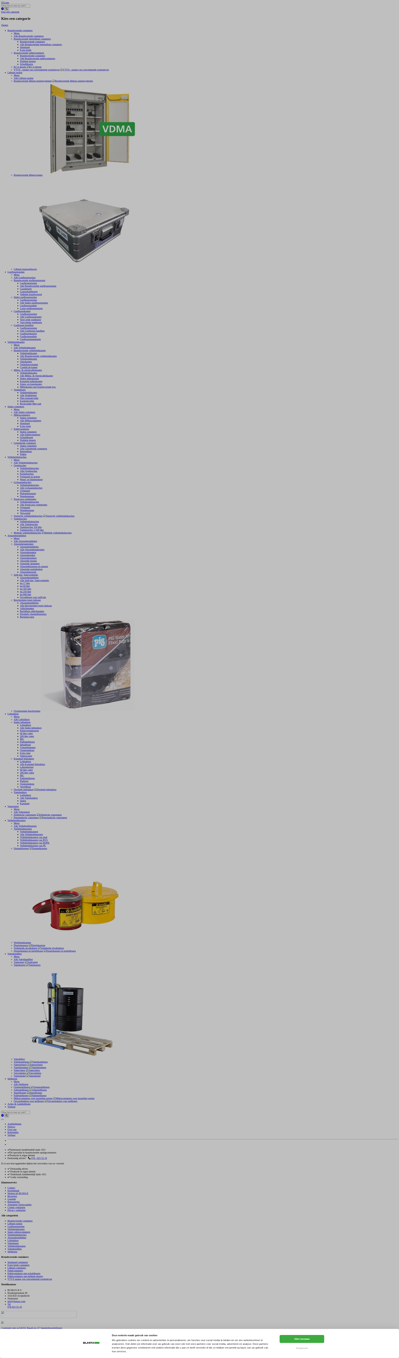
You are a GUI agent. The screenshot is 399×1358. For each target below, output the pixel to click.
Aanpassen (302, 1348)
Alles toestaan (302, 1339)
